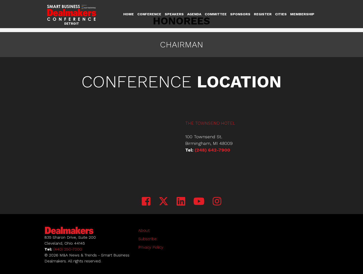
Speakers (174, 14)
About (143, 230)
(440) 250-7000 (67, 249)
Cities (281, 14)
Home (128, 14)
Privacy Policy (150, 247)
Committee (216, 14)
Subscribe (147, 238)
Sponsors (240, 14)
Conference (149, 14)
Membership (302, 14)
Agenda (194, 14)
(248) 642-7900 (212, 150)
